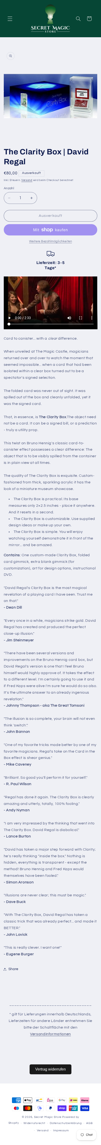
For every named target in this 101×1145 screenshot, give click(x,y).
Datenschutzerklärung (66, 1123)
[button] (9, 18)
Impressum (61, 1130)
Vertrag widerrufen (50, 1069)
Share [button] (13, 969)
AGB (89, 1123)
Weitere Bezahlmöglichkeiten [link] (50, 241)
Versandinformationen (50, 1034)
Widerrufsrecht (34, 1123)
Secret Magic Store (48, 1117)
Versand (26, 180)
